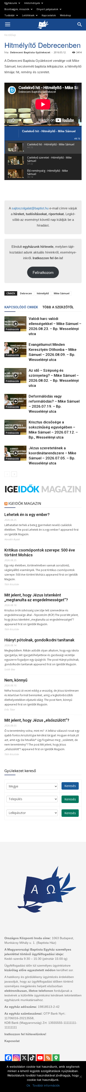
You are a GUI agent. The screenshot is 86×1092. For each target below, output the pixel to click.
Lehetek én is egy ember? (27, 514)
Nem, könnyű (15, 680)
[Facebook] (8, 1057)
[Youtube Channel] (40, 1057)
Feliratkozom (43, 272)
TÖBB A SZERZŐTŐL (58, 307)
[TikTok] (32, 1057)
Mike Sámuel (61, 293)
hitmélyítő (43, 293)
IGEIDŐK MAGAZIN (24, 503)
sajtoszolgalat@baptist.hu (30, 208)
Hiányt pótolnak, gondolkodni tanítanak (39, 640)
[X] (24, 1057)
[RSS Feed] (48, 1057)
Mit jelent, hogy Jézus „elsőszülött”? (36, 720)
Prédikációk (12, 329)
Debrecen (26, 293)
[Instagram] (16, 1057)
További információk (46, 1085)
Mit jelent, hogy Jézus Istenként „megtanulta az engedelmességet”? (36, 597)
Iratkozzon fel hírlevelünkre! (25, 1034)
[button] (80, 24)
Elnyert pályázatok (47, 9)
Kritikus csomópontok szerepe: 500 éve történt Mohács (39, 552)
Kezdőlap (10, 35)
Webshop (65, 15)
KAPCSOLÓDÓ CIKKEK (21, 307)
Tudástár (9, 15)
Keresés (70, 786)
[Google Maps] (56, 1057)
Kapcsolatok (49, 15)
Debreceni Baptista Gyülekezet (30, 52)
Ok (28, 1085)
